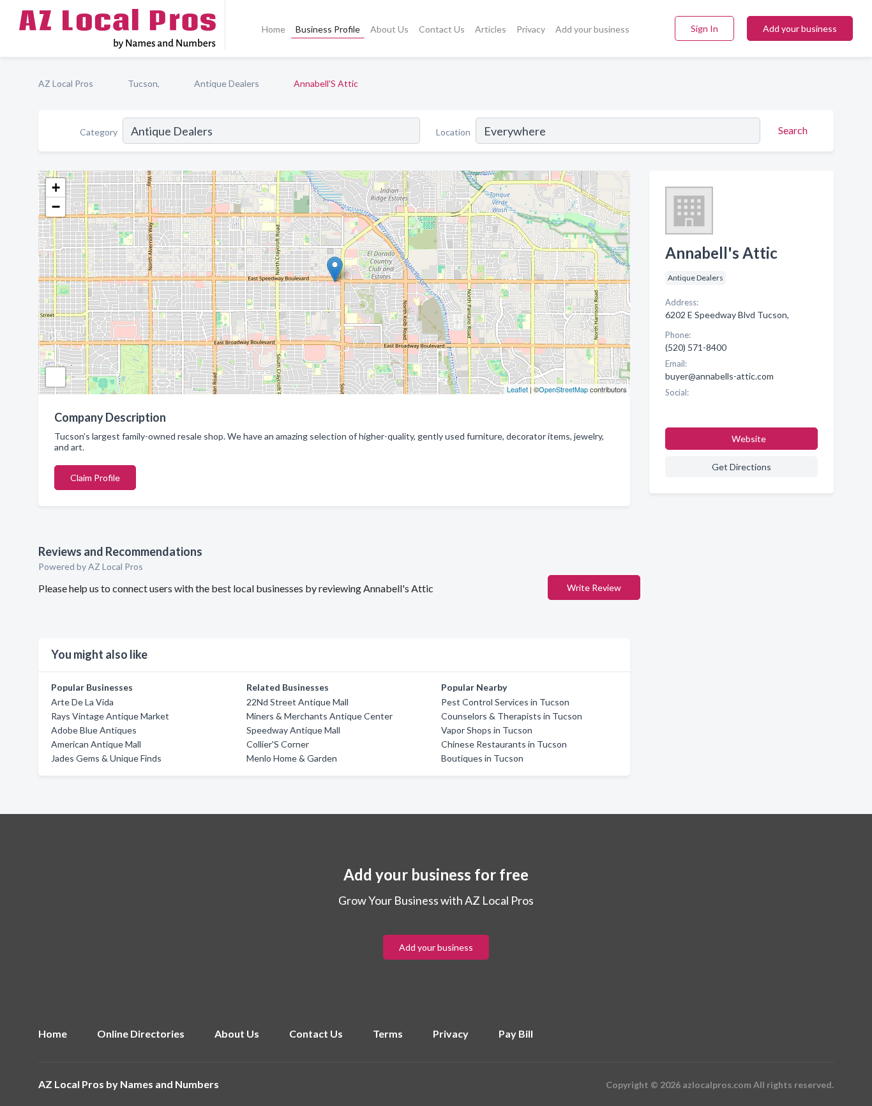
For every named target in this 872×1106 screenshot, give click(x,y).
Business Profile (328, 29)
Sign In (704, 28)
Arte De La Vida (82, 701)
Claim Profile (95, 477)
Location (453, 132)
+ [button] (56, 188)
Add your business (592, 29)
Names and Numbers (169, 1084)
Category (98, 132)
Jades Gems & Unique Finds (106, 758)
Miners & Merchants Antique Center (319, 715)
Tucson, (144, 83)
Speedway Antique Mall (293, 730)
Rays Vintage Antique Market (110, 715)
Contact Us (442, 29)
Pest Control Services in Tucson (505, 701)
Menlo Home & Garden (291, 758)
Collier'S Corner (277, 744)
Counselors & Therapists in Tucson (511, 715)
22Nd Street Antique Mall (297, 701)
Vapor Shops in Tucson (486, 730)
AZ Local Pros (65, 83)
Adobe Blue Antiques (94, 730)
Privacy (530, 29)
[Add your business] (436, 932)
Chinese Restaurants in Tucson (504, 744)
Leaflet (517, 389)
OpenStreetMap (563, 389)
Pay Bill (516, 1033)
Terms (388, 1033)
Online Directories (140, 1033)
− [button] (56, 207)
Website (749, 438)
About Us (389, 29)
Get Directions (741, 466)
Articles (490, 29)
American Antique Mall (96, 744)
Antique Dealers (226, 83)
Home (273, 29)
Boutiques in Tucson (482, 758)
